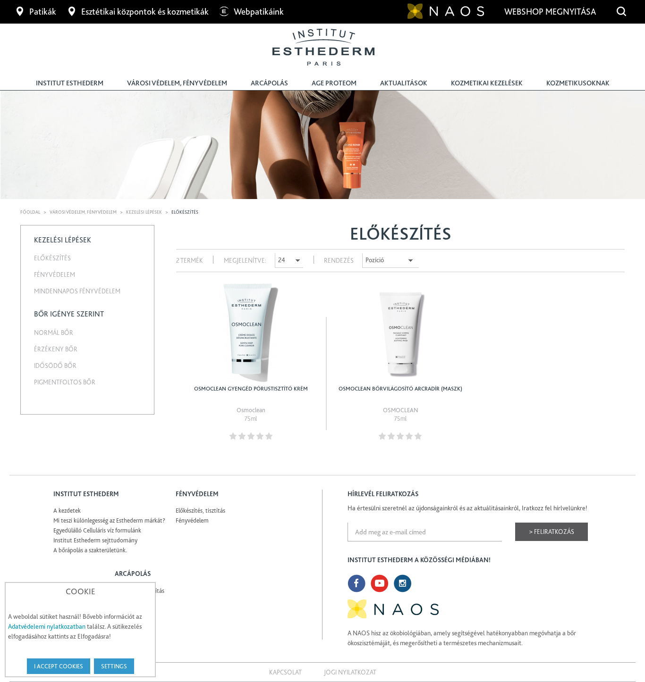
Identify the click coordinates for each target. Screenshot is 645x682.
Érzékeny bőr (55, 349)
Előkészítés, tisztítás (200, 510)
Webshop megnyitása (551, 11)
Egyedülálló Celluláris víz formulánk (97, 530)
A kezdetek (67, 510)
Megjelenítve (244, 260)
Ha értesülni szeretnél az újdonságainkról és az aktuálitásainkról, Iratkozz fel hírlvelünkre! (467, 508)
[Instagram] (403, 583)
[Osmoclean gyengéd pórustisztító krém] (251, 333)
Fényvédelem (54, 274)
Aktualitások (403, 83)
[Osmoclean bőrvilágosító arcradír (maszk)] (400, 333)
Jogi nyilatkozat (350, 672)
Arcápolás (269, 83)
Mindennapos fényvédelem (77, 291)
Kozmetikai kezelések (487, 83)
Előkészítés (52, 258)
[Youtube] (380, 583)
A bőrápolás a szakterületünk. (90, 550)
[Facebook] (356, 583)
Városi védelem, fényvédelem (177, 83)
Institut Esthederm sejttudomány (95, 540)
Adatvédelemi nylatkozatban (46, 626)
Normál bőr (53, 332)
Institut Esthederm (69, 83)
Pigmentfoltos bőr (64, 382)
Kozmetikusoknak (578, 83)
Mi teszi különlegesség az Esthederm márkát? (109, 520)
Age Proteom (334, 83)
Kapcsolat (285, 672)
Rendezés (339, 260)
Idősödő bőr (55, 365)
